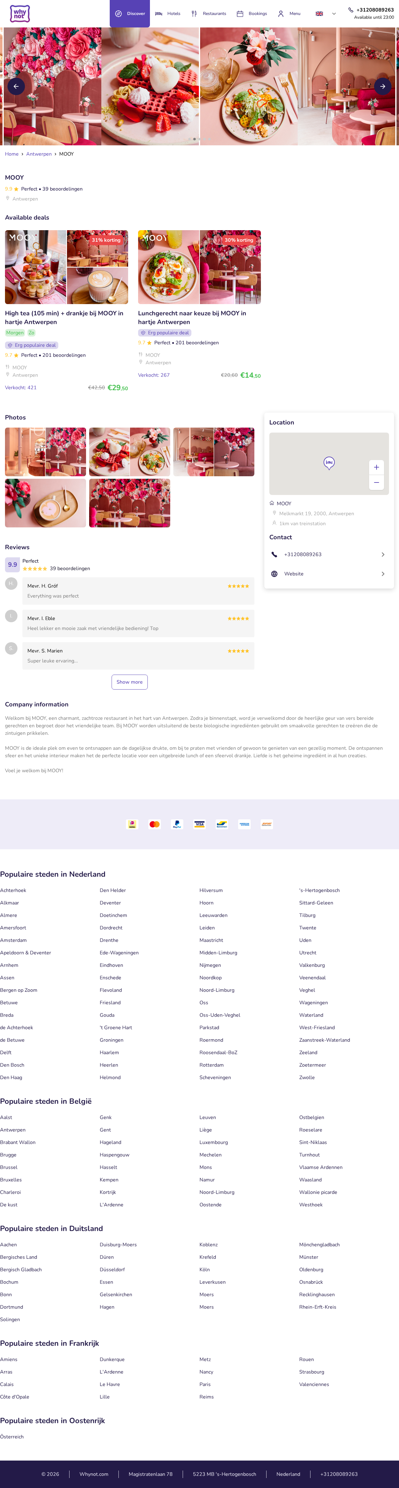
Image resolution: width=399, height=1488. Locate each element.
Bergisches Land (18, 1257)
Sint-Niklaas (313, 1142)
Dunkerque (112, 1359)
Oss (204, 1002)
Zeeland (308, 1052)
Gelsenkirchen (116, 1294)
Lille (105, 1396)
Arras (6, 1372)
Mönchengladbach (319, 1244)
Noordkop (211, 977)
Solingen (10, 1319)
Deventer (110, 902)
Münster (308, 1257)
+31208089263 (339, 1474)
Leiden (207, 927)
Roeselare (310, 1130)
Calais (7, 1384)
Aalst (6, 1117)
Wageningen (313, 1002)
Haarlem (109, 1052)
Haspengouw (114, 1154)
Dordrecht (111, 927)
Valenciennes (314, 1384)
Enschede (110, 977)
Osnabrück (311, 1282)
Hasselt (108, 1167)
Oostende (211, 1204)
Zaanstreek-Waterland (324, 1040)
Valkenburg (312, 965)
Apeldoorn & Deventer (25, 952)
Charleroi (10, 1192)
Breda (6, 1015)
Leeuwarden (214, 915)
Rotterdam (212, 1065)
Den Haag (11, 1077)
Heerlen (109, 1065)
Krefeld (208, 1257)
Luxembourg (214, 1142)
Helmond (110, 1077)
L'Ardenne (111, 1204)
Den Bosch (12, 1065)
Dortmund (11, 1307)
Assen (7, 977)
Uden (305, 940)
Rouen (306, 1359)
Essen (106, 1282)
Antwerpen (13, 1130)
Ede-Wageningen (119, 952)
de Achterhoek (16, 1027)
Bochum (9, 1282)
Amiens (8, 1359)
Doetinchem (113, 915)
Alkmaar (9, 902)
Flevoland (111, 990)
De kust (8, 1204)
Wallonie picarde (318, 1192)
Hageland (110, 1142)
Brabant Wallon (18, 1142)
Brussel (8, 1167)
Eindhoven (111, 965)
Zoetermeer (312, 1065)
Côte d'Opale (14, 1396)
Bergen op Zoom (18, 990)
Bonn (6, 1294)
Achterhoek (13, 890)
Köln (205, 1269)
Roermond (211, 1040)
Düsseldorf (112, 1269)
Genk (106, 1117)
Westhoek (311, 1204)
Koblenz (209, 1244)
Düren (107, 1257)
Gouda (107, 1015)
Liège (206, 1130)
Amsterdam (13, 940)
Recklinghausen (317, 1294)
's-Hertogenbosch (319, 890)
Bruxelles (11, 1179)
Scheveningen (215, 1077)
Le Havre (110, 1384)
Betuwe (9, 1002)
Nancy (206, 1372)
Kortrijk (108, 1192)
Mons (206, 1167)
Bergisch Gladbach (21, 1269)
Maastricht (211, 940)
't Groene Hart (116, 1027)
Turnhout (309, 1154)
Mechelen (211, 1154)
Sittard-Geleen (316, 902)
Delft (6, 1052)
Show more (130, 682)
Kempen (109, 1179)
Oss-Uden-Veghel (220, 1015)
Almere (8, 915)
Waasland (310, 1179)
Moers (207, 1294)
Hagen (107, 1307)
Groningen (111, 1040)
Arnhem (9, 965)
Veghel (307, 990)
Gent (105, 1130)
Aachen (8, 1244)
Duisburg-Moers (118, 1244)
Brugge (8, 1154)
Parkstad (209, 1027)
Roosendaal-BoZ (218, 1052)
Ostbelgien (311, 1117)
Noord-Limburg (217, 990)
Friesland (110, 1002)
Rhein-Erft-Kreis (317, 1307)
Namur (207, 1179)
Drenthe (109, 940)
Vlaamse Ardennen (321, 1167)
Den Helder (113, 890)
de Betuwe (12, 1040)
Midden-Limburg (218, 952)
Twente (307, 927)
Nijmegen (210, 965)
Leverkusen (213, 1282)
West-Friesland (317, 1027)
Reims (207, 1396)
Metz (205, 1359)
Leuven (208, 1117)
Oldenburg (311, 1269)
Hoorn (207, 902)
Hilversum (211, 890)
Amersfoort (13, 927)
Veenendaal (312, 977)
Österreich (12, 1436)
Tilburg (307, 915)
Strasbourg (311, 1372)
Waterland (311, 1015)
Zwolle (307, 1077)
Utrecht (307, 952)
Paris (205, 1384)
